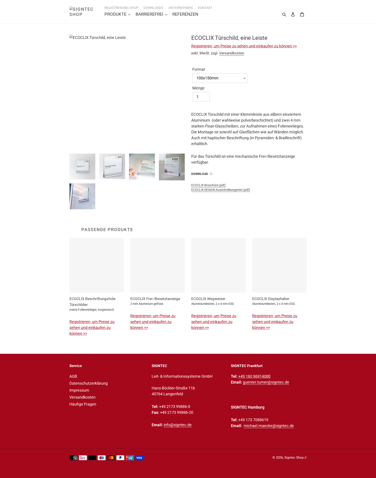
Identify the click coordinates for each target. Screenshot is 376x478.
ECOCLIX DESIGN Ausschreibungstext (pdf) (220, 189)
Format (198, 69)
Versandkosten (231, 53)
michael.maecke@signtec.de (269, 425)
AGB (73, 376)
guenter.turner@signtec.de (266, 382)
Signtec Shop (294, 458)
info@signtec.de (178, 425)
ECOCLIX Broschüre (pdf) (208, 185)
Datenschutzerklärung (88, 383)
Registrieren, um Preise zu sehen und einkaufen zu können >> (244, 46)
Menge (198, 88)
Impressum (79, 390)
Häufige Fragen (82, 404)
